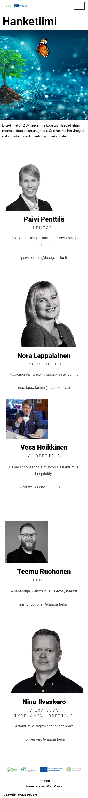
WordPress (54, 786)
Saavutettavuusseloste (20, 794)
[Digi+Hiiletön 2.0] (16, 6)
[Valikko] (79, 6)
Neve (30, 786)
